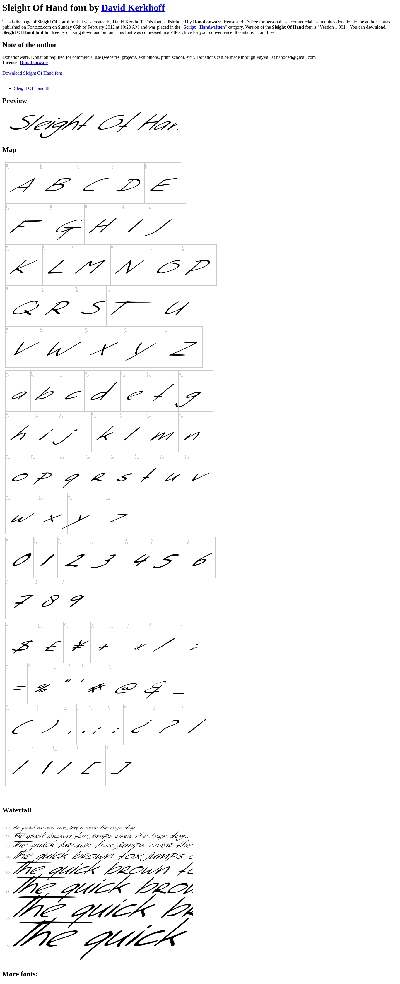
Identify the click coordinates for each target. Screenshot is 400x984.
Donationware (34, 62)
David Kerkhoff (133, 7)
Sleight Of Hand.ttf (31, 88)
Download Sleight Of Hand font (32, 73)
